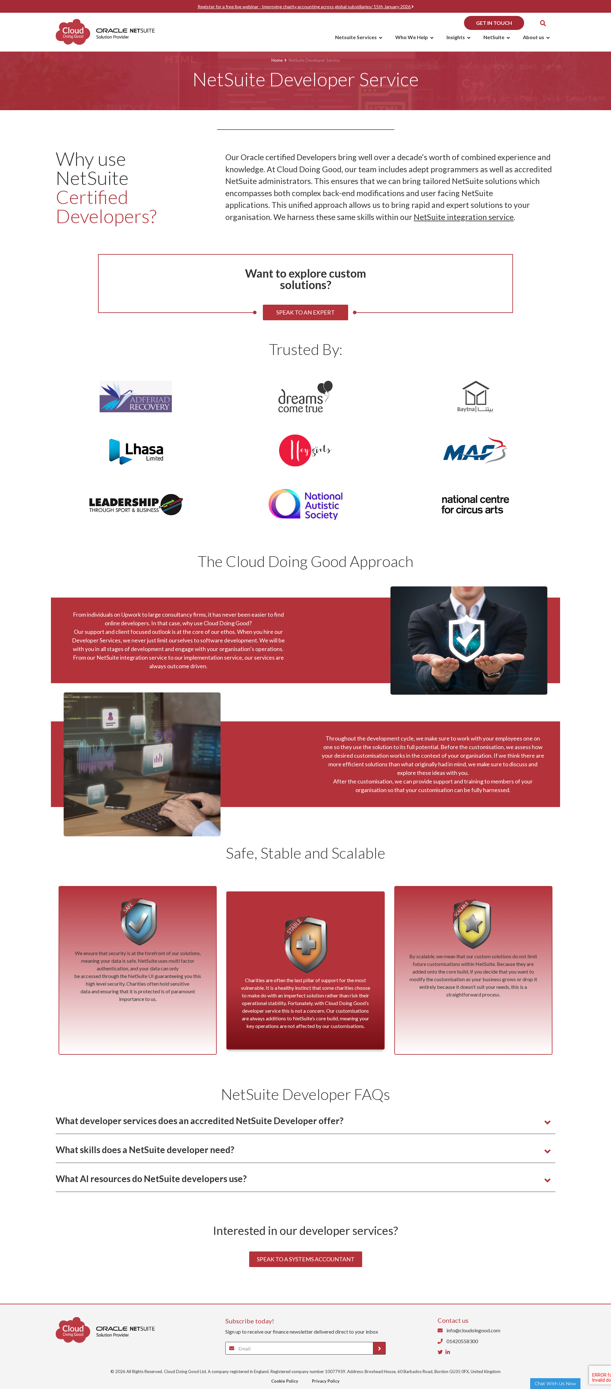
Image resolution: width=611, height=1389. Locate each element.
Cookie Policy (284, 1381)
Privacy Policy (326, 1381)
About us (533, 37)
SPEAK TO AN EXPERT (305, 312)
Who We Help (411, 37)
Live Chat (555, 1383)
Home (277, 60)
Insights (455, 37)
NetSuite (493, 37)
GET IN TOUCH (494, 23)
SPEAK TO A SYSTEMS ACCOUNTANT (306, 1259)
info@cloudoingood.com (473, 1330)
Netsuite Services (356, 37)
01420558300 (462, 1341)
